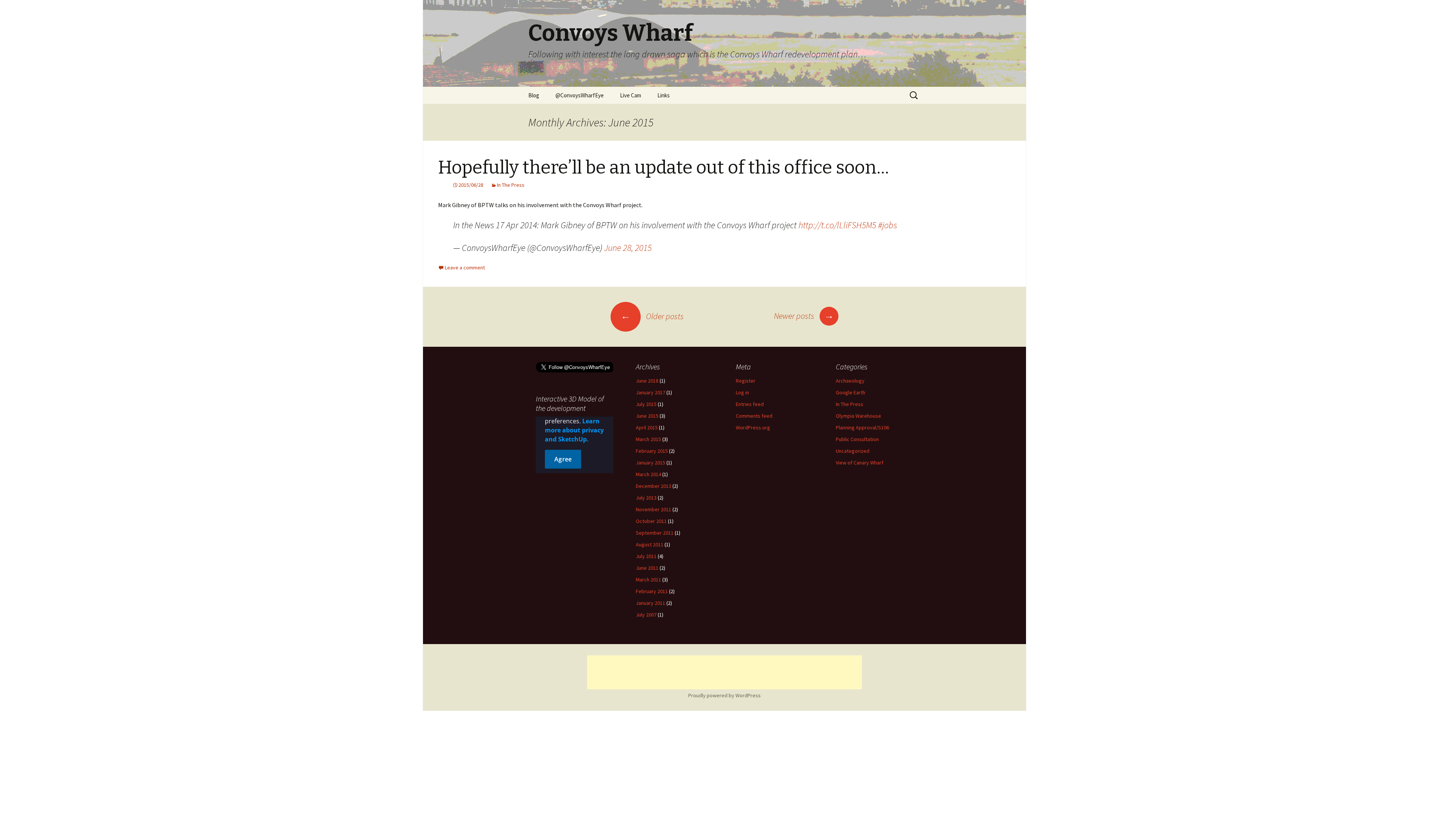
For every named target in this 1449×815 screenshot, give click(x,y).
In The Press (511, 184)
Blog (533, 95)
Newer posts (804, 316)
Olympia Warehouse (858, 415)
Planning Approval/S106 (862, 427)
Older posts (652, 316)
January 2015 (650, 462)
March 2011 (648, 579)
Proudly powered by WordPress (724, 695)
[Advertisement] (724, 672)
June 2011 (647, 567)
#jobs (887, 225)
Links (663, 95)
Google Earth (850, 392)
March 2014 (648, 474)
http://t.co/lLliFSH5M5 (837, 225)
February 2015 (652, 450)
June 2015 (647, 415)
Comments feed (754, 415)
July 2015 (646, 404)
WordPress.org (753, 427)
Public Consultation (857, 439)
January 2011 (650, 603)
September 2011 (655, 532)
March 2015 (648, 439)
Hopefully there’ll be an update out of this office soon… (663, 167)
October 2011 (651, 521)
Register (745, 380)
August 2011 (649, 544)
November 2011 (653, 509)
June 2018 (647, 380)
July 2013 (646, 497)
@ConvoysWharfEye (579, 95)
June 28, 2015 (628, 248)
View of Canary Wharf (859, 462)
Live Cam (630, 95)
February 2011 (652, 591)
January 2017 (650, 392)
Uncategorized (852, 450)
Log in (742, 392)
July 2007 (646, 614)
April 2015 (647, 427)
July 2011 (646, 556)
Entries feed (750, 404)
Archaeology (850, 380)
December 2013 (653, 486)
